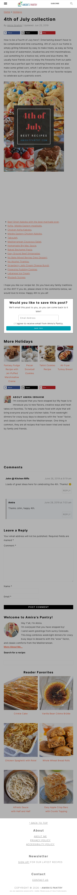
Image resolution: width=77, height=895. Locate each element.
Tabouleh (12, 237)
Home (7, 12)
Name (8, 586)
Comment (10, 545)
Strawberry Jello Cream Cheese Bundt (28, 265)
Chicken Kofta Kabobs (19, 229)
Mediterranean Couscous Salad (24, 241)
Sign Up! (23, 862)
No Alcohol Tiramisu (18, 261)
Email (7, 596)
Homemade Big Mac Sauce (22, 245)
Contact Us (40, 880)
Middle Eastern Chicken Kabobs (25, 233)
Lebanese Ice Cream (19, 273)
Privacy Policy (40, 840)
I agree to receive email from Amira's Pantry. (39, 323)
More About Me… (13, 647)
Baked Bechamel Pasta (20, 249)
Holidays (17, 12)
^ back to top (38, 823)
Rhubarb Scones (16, 277)
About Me (40, 836)
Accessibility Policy (40, 844)
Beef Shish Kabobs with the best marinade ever (33, 222)
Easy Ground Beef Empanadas (24, 253)
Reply (67, 490)
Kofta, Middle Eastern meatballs (25, 225)
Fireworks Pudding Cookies (22, 269)
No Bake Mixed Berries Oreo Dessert (27, 257)
